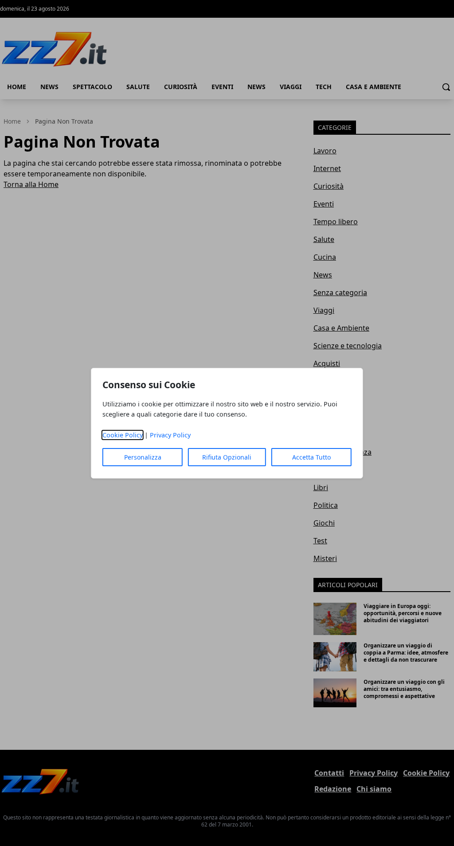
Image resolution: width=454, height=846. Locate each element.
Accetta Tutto (311, 457)
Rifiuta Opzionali (226, 457)
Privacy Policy (170, 435)
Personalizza (142, 457)
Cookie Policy (122, 435)
